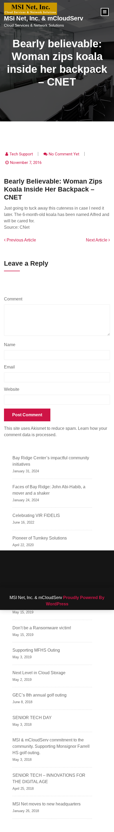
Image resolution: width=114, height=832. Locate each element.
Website (11, 389)
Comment (14, 299)
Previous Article (21, 240)
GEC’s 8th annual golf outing (39, 695)
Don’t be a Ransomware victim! (41, 628)
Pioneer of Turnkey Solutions (39, 538)
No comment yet (64, 154)
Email (10, 367)
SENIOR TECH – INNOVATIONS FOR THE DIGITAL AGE (48, 778)
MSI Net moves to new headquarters (46, 804)
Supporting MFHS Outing (36, 650)
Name (11, 344)
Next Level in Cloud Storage (38, 672)
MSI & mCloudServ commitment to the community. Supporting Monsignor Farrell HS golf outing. (51, 746)
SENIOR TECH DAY (32, 717)
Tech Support (21, 154)
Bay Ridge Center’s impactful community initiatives (50, 461)
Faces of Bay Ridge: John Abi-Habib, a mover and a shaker (48, 490)
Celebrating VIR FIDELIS (36, 515)
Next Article (97, 240)
